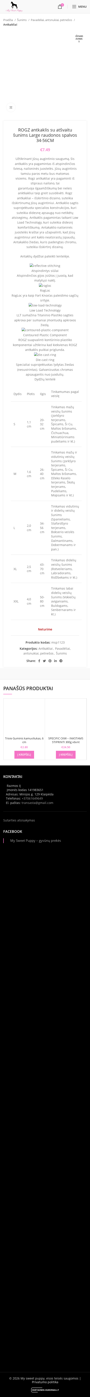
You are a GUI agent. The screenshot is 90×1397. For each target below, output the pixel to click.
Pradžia (8, 20)
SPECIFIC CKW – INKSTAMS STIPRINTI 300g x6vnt (65, 740)
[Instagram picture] (45, 896)
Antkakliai (10, 24)
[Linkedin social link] (55, 661)
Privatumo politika (45, 1382)
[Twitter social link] (44, 661)
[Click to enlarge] (11, 107)
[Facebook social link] (39, 661)
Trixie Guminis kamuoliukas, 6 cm (24, 740)
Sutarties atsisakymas (19, 820)
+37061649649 (32, 798)
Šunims (22, 20)
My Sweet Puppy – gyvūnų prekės (35, 840)
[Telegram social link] (61, 661)
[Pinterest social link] (50, 661)
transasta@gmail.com (37, 803)
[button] (24, 755)
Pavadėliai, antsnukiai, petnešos (52, 20)
